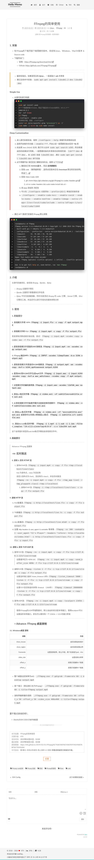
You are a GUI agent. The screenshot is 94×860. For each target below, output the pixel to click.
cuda (69, 768)
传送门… (24, 173)
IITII (21, 736)
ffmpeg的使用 (51, 768)
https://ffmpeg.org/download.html (38, 62)
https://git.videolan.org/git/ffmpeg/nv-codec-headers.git (55, 181)
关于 (43, 5)
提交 (82, 819)
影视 (40, 768)
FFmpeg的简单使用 (27, 734)
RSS (70, 5)
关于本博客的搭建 (75, 777)
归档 (52, 5)
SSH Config (16, 777)
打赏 (47, 759)
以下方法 (57, 162)
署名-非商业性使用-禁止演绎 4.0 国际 (36, 750)
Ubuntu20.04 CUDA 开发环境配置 (25, 720)
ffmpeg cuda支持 (17, 768)
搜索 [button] (78, 5)
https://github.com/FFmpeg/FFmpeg (39, 66)
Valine (85, 834)
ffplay (61, 768)
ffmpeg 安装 (31, 768)
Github (61, 5)
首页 (35, 5)
